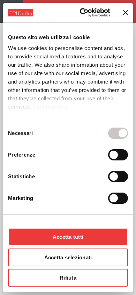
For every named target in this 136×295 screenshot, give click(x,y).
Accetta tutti (68, 237)
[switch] (118, 154)
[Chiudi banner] (125, 12)
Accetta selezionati (68, 257)
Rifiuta (68, 278)
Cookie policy (49, 107)
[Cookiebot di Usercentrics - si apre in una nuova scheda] (82, 12)
